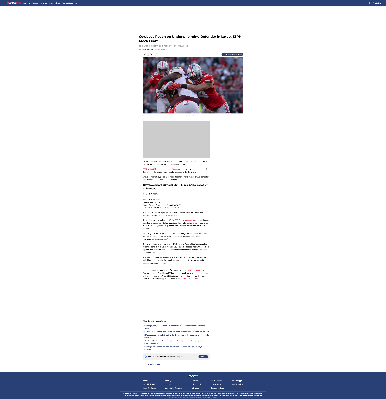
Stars (51, 3)
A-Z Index (195, 388)
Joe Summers (147, 49)
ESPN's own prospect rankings (187, 220)
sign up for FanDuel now (192, 279)
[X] (373, 3)
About (57, 3)
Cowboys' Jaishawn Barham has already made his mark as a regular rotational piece (173, 342)
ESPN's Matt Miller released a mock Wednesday (162, 169)
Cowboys (26, 3)
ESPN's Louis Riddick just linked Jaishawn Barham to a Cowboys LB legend (176, 332)
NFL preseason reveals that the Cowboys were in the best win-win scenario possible (176, 336)
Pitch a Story (169, 384)
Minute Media (132, 393)
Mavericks (43, 3)
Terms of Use (216, 384)
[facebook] (369, 3)
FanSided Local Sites (69, 3)
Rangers (35, 3)
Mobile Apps (237, 380)
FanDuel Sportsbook (192, 270)
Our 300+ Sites (216, 380)
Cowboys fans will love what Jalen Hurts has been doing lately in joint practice (174, 348)
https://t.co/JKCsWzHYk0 (172, 205)
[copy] (155, 54)
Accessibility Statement (173, 388)
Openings (168, 380)
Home (145, 364)
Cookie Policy (237, 384)
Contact (195, 380)
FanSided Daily (149, 384)
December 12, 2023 (174, 208)
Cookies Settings (217, 388)
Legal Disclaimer (149, 388)
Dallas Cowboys (155, 364)
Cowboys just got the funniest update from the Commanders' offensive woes (174, 327)
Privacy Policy (197, 384)
